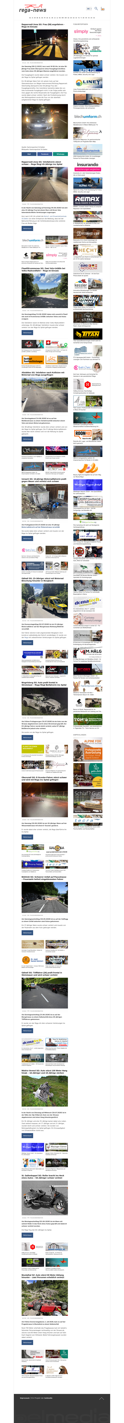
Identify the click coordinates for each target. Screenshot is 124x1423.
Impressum (25, 1398)
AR (35, 18)
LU (57, 18)
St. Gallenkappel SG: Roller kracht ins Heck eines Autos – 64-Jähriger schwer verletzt (43, 1176)
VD (86, 18)
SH (71, 18)
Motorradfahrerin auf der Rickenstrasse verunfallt (41, 527)
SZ (76, 18)
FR (44, 18)
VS (89, 18)
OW (66, 18)
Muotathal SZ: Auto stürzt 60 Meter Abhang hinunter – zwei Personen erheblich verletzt (43, 1276)
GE (47, 18)
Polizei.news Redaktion (36, 62)
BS (42, 18)
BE (37, 18)
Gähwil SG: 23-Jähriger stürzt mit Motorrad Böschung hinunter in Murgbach (43, 579)
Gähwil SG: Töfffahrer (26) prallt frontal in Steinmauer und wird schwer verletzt (42, 974)
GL (49, 18)
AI (32, 18)
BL (39, 18)
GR (52, 18)
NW (63, 18)
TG (79, 18)
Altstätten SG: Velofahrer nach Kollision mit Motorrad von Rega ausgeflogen (43, 373)
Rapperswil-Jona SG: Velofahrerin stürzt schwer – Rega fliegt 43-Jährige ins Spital (42, 163)
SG (68, 18)
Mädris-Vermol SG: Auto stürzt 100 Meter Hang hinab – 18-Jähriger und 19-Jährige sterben (44, 1071)
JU (55, 18)
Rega (26, 637)
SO (73, 18)
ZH (91, 18)
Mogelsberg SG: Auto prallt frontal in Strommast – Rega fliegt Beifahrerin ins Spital (44, 683)
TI (81, 18)
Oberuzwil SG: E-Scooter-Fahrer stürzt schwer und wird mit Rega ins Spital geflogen (44, 778)
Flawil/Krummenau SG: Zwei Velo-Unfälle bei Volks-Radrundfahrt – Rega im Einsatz (43, 269)
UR (83, 18)
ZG (94, 18)
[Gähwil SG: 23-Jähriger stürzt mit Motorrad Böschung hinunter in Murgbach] (45, 600)
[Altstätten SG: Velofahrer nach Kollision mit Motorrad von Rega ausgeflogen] (45, 395)
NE (60, 18)
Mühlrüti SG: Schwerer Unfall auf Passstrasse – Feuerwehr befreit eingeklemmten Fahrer (44, 878)
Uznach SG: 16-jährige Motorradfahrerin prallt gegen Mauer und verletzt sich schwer (44, 480)
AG (30, 18)
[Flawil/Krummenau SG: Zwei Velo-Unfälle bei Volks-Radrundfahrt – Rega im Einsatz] (45, 290)
